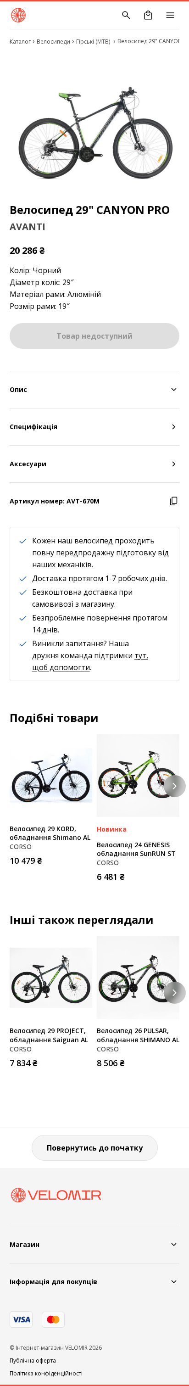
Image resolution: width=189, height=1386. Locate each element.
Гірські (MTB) (93, 41)
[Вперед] (175, 786)
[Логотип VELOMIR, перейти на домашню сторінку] (18, 15)
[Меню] (170, 15)
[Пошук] (126, 15)
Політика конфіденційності (46, 1373)
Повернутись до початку (95, 1148)
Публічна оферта (33, 1360)
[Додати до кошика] (83, 858)
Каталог (20, 41)
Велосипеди (53, 41)
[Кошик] (148, 15)
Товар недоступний (94, 336)
